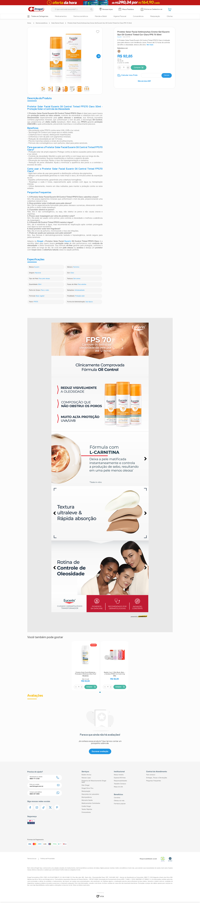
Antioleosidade (79, 290)
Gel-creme (76, 278)
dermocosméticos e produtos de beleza (87, 871)
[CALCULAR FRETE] (166, 75)
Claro (72, 273)
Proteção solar (80, 296)
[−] (76, 683)
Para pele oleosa (44, 278)
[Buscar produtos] (91, 9)
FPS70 (36, 302)
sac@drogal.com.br (48, 882)
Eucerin (68, 241)
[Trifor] (100, 2)
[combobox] (72, 9)
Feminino (76, 267)
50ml (39, 284)
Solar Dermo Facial (57, 23)
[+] (81, 683)
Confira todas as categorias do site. (70, 873)
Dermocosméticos (41, 23)
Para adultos (82, 284)
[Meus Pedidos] (120, 9)
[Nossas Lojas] (100, 9)
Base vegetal (40, 296)
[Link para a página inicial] (29, 23)
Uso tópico (89, 302)
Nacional (38, 273)
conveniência (123, 871)
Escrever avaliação (100, 747)
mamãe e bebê (114, 871)
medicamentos (71, 871)
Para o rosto (45, 290)
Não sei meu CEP (144, 81)
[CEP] (144, 75)
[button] (170, 9)
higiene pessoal (104, 871)
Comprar (137, 67)
